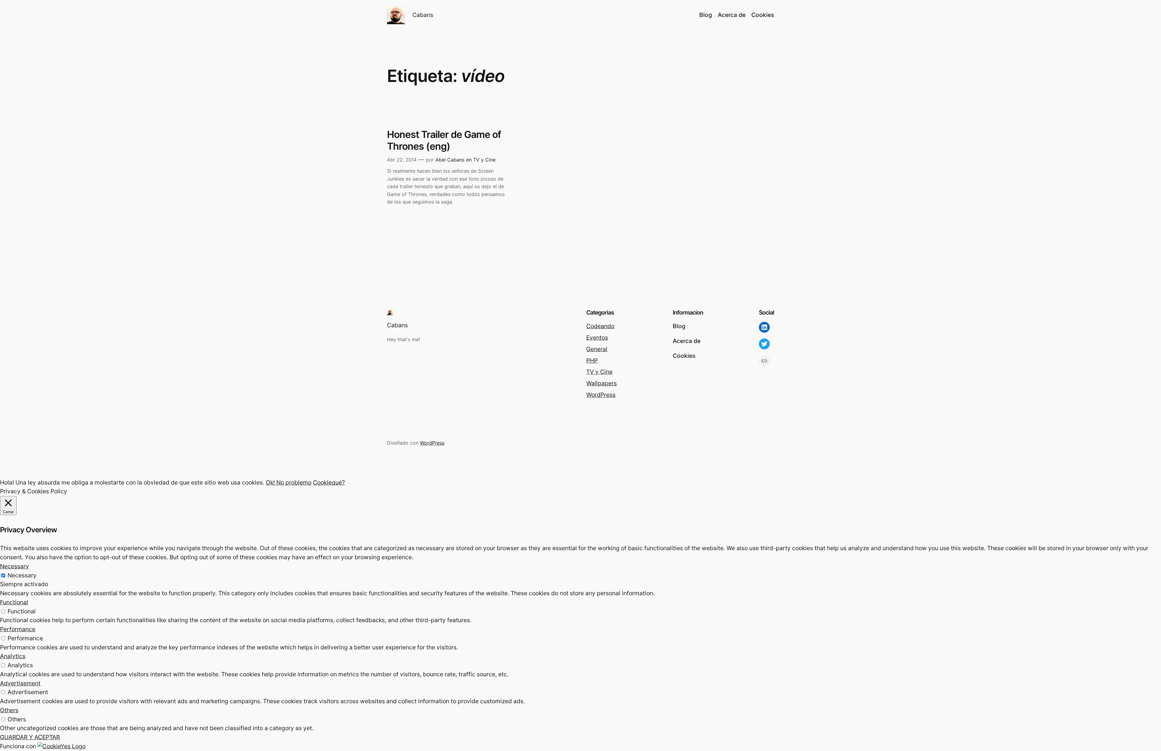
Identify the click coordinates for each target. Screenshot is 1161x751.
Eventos (597, 337)
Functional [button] (14, 602)
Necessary (22, 575)
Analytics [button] (12, 656)
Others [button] (9, 710)
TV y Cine (484, 160)
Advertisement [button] (20, 683)
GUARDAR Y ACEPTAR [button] (30, 737)
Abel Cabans (449, 160)
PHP (592, 360)
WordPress (601, 394)
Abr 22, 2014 (402, 160)
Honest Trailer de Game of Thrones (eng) (444, 140)
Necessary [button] (14, 566)
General (596, 349)
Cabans (422, 14)
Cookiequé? (329, 482)
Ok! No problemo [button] (288, 482)
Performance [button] (17, 629)
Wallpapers (601, 383)
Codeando (600, 326)
